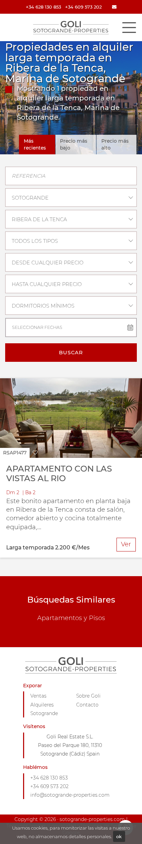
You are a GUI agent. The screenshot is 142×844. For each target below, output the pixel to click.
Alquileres (42, 705)
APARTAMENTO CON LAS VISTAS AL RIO (59, 474)
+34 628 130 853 (43, 7)
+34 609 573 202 (83, 7)
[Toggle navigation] (129, 27)
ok (119, 836)
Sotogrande (44, 713)
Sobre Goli (88, 696)
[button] (20, 453)
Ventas (38, 696)
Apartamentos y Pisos (71, 618)
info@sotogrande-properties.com (70, 795)
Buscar (71, 352)
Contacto (87, 705)
